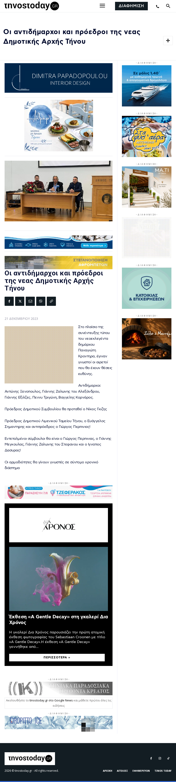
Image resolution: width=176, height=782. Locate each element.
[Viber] (40, 301)
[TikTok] (168, 758)
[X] (19, 301)
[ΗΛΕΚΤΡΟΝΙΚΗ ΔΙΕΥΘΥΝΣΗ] (30, 301)
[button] (168, 6)
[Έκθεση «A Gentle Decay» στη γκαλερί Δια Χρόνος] (58, 579)
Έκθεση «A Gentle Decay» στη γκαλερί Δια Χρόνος (58, 620)
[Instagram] (160, 758)
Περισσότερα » (57, 658)
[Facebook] (9, 301)
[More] (168, 40)
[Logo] (31, 6)
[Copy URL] (51, 301)
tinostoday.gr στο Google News (51, 700)
